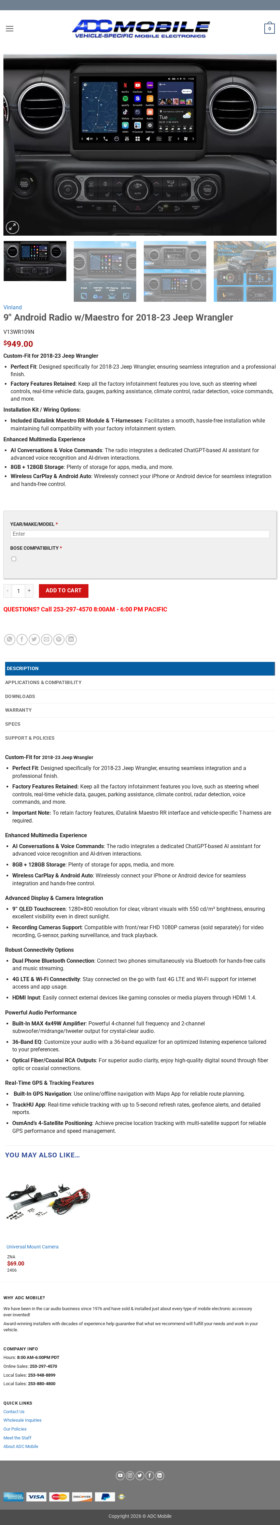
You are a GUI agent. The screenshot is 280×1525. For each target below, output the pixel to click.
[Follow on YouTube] (120, 1475)
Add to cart (64, 591)
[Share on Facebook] (22, 639)
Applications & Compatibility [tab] (43, 682)
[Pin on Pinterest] (59, 639)
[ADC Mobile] (140, 28)
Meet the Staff (17, 1437)
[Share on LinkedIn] (71, 639)
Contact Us (14, 1411)
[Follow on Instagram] (130, 1475)
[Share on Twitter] (34, 639)
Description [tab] (23, 668)
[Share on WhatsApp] (9, 639)
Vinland (12, 307)
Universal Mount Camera (32, 1247)
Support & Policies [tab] (30, 738)
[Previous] (17, 145)
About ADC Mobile (20, 1446)
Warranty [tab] (18, 710)
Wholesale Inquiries (22, 1420)
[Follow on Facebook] (149, 1475)
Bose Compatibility (36, 548)
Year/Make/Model (34, 524)
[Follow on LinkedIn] (159, 1475)
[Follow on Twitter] (140, 1475)
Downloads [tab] (20, 696)
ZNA (11, 1257)
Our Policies (15, 1429)
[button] (9, 29)
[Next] (262, 145)
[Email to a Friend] (46, 639)
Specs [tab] (12, 724)
